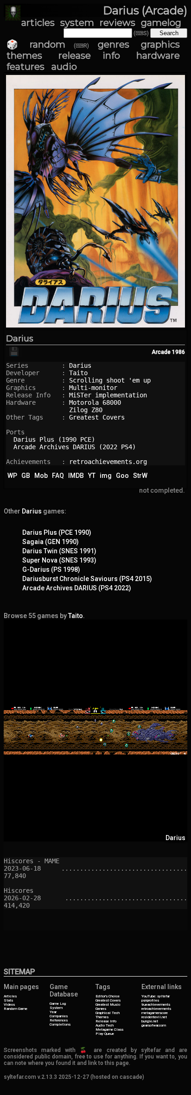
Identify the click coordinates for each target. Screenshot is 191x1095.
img (106, 475)
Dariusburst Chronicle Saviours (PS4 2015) (87, 578)
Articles (10, 996)
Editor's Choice (108, 996)
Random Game (15, 1009)
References (59, 1020)
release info (89, 55)
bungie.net (149, 1021)
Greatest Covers (97, 417)
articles (38, 22)
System (56, 1008)
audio (64, 66)
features (25, 66)
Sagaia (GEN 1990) (50, 541)
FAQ (58, 475)
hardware (158, 55)
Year (53, 1012)
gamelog (161, 22)
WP (12, 475)
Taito (78, 373)
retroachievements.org (108, 461)
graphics (160, 44)
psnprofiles (150, 1000)
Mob (41, 475)
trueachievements (155, 1004)
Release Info (106, 1021)
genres (113, 44)
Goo (122, 475)
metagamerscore (154, 1013)
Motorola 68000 (95, 402)
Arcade (161, 352)
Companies (59, 1016)
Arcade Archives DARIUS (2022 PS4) (74, 447)
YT (92, 475)
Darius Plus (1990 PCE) (54, 439)
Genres (101, 1009)
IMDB (76, 475)
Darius (19, 339)
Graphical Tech (108, 1013)
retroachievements (156, 1009)
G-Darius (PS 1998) (51, 569)
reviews (117, 22)
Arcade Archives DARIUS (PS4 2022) (76, 588)
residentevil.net (154, 1017)
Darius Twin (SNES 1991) (59, 551)
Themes (102, 1017)
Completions (60, 1024)
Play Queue (105, 1034)
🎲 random (35, 44)
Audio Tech (105, 1025)
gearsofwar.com (153, 1025)
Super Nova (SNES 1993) (59, 560)
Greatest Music (108, 1004)
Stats (8, 1000)
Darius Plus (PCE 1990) (56, 532)
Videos (9, 1004)
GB (25, 475)
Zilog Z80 (85, 410)
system (77, 22)
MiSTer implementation (108, 395)
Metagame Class (109, 1029)
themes (24, 55)
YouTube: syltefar (155, 996)
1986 (178, 352)
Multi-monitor (93, 387)
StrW (140, 475)
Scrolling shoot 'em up (110, 380)
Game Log (58, 1004)
